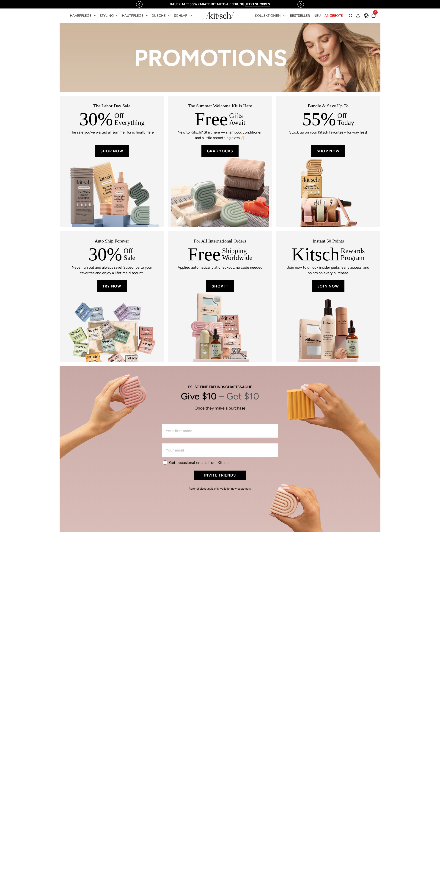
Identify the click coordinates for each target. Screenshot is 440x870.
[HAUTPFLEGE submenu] (147, 15)
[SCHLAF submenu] (190, 15)
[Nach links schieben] (139, 4)
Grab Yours (220, 151)
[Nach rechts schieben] (300, 4)
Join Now (328, 286)
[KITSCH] (220, 15)
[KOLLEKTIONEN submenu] (284, 15)
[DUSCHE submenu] (169, 15)
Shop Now (328, 151)
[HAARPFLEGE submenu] (95, 15)
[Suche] (350, 16)
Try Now (111, 286)
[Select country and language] (366, 15)
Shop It (220, 286)
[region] (220, 4)
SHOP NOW (111, 151)
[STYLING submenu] (117, 15)
